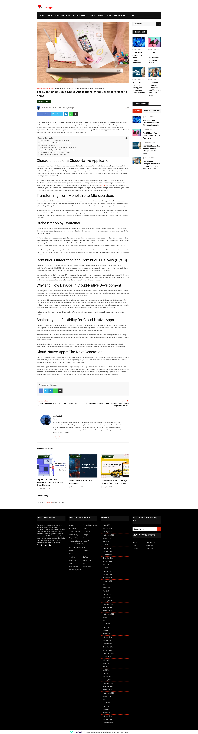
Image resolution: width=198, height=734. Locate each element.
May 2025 (106, 542)
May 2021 (106, 667)
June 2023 (106, 588)
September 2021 (108, 653)
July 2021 (106, 660)
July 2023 (106, 584)
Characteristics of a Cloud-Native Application (54, 140)
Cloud (85, 528)
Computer (86, 531)
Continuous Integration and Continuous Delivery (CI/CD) (57, 147)
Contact (131, 15)
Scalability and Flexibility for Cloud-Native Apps (54, 152)
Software (86, 557)
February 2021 (107, 677)
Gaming (85, 538)
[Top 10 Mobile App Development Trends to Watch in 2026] (154, 42)
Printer (85, 551)
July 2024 (106, 565)
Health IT (86, 541)
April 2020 (106, 709)
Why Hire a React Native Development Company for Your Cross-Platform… (50, 482)
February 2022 (107, 637)
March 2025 (107, 548)
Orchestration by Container (48, 145)
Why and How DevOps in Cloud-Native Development (56, 150)
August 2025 (107, 538)
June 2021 (106, 663)
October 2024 (107, 561)
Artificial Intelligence (90, 525)
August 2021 (107, 657)
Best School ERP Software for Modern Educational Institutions (151, 122)
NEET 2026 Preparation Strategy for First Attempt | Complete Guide (139, 88)
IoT (84, 544)
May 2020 (106, 706)
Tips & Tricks (87, 560)
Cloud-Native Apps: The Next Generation (52, 154)
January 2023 (107, 601)
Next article (124, 401)
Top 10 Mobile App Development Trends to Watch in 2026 (154, 58)
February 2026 (107, 528)
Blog (109, 15)
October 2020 (107, 690)
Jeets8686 (57, 416)
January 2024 (107, 574)
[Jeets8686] (60, 108)
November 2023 (108, 578)
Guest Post (150, 545)
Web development (75, 570)
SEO (84, 554)
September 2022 (108, 614)
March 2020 (107, 713)
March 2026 (107, 525)
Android (71, 525)
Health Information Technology (76, 542)
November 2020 (108, 686)
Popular (147, 111)
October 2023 (107, 581)
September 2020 (108, 693)
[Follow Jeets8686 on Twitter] (53, 108)
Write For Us (119, 15)
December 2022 (108, 604)
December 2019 (108, 723)
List (84, 547)
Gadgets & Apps (79, 15)
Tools (92, 15)
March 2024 (107, 571)
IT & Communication (76, 547)
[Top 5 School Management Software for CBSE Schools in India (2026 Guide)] (154, 72)
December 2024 (108, 555)
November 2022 (108, 607)
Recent (137, 111)
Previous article (43, 401)
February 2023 (107, 597)
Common (156, 111)
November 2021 (108, 647)
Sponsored (72, 560)
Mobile (71, 551)
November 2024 (108, 558)
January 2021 (107, 680)
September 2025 (108, 535)
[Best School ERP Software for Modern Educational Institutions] (139, 42)
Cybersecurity (73, 535)
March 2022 (107, 634)
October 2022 (107, 611)
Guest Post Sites (62, 15)
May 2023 (106, 591)
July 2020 (106, 700)
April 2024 (106, 568)
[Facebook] (41, 391)
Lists (49, 15)
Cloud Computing (74, 531)
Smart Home (73, 557)
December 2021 (108, 644)
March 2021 (107, 673)
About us (149, 549)
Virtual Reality (87, 567)
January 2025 (107, 551)
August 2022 (107, 617)
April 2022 (106, 630)
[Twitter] (46, 391)
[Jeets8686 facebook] (55, 108)
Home (42, 15)
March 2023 (107, 594)
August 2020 (107, 696)
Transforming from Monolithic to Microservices (55, 143)
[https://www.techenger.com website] (58, 108)
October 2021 (107, 650)
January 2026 (107, 532)
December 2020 (108, 683)
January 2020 (107, 719)
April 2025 (106, 545)
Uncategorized (73, 567)
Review (101, 15)
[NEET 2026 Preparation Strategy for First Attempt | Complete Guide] (139, 72)
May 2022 (106, 627)
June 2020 (106, 703)
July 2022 (106, 621)
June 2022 (106, 624)
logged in (49, 503)
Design (85, 535)
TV (84, 563)
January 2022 (107, 640)
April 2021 (106, 670)
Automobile (73, 528)
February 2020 (107, 716)
